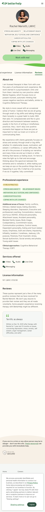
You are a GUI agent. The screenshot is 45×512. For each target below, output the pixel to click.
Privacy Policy (32, 483)
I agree (32, 505)
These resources (31, 443)
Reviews (38, 73)
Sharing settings (17, 505)
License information (23, 73)
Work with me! (23, 57)
